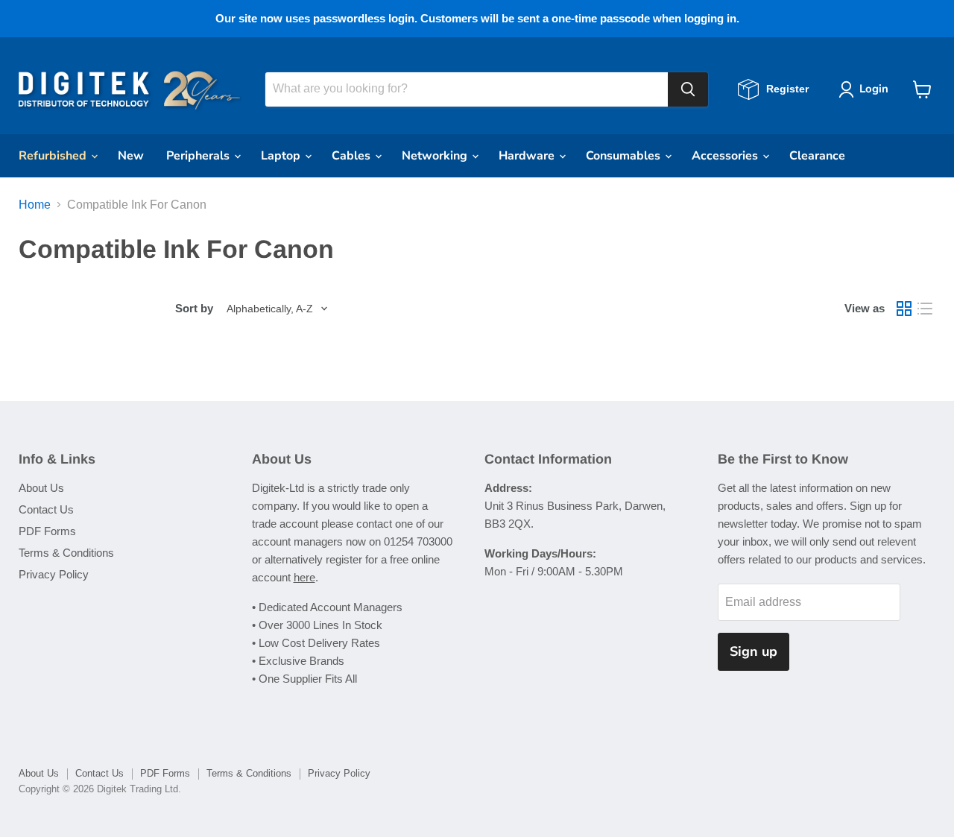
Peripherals (199, 156)
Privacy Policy (54, 574)
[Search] (688, 89)
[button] (866, 89)
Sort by (194, 308)
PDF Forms (47, 531)
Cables (352, 156)
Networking (436, 156)
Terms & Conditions (66, 552)
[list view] (924, 308)
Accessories (726, 156)
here (304, 577)
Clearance (817, 156)
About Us (41, 487)
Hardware (528, 156)
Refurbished (54, 156)
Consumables (624, 156)
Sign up (753, 651)
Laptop (282, 156)
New (131, 156)
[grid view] (904, 308)
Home (35, 204)
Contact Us (46, 509)
